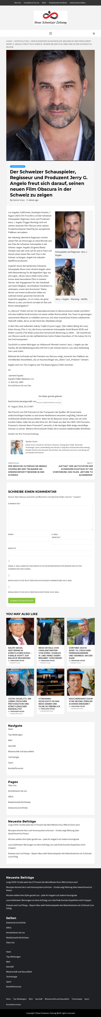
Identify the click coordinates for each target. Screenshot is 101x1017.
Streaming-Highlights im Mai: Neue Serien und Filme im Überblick (49, 703)
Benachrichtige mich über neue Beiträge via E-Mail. (33, 592)
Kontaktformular (15, 768)
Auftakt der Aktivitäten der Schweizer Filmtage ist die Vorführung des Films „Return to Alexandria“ (73, 469)
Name (11, 534)
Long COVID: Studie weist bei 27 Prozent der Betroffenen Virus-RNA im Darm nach (44, 824)
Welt (10, 740)
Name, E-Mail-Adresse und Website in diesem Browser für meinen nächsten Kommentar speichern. (45, 567)
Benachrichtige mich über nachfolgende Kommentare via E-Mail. (40, 580)
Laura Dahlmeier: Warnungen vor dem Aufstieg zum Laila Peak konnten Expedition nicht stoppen (46, 846)
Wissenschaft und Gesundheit (21, 751)
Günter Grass (19, 200)
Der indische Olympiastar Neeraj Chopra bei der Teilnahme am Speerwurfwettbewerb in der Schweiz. (27, 469)
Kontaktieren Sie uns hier (19, 385)
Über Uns (17, 3)
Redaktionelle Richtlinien (58, 3)
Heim (10, 729)
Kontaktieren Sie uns (31, 3)
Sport (10, 762)
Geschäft (12, 746)
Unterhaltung (17, 166)
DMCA (44, 3)
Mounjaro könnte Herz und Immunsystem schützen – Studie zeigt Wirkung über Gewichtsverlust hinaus (43, 832)
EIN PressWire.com (29, 215)
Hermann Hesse (17, 661)
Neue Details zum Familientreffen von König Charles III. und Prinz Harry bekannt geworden (50, 653)
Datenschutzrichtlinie (77, 3)
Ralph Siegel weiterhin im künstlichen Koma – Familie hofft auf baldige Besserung (20, 653)
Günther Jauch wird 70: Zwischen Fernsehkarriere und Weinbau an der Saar (81, 653)
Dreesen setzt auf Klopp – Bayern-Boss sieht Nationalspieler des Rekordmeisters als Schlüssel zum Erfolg (50, 855)
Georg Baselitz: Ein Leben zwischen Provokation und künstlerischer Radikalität (19, 704)
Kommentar (14, 503)
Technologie (13, 757)
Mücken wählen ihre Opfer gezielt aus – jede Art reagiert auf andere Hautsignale (43, 839)
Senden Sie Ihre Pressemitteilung (23, 433)
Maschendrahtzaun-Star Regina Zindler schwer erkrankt (81, 701)
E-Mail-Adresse (56, 535)
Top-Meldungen (15, 734)
